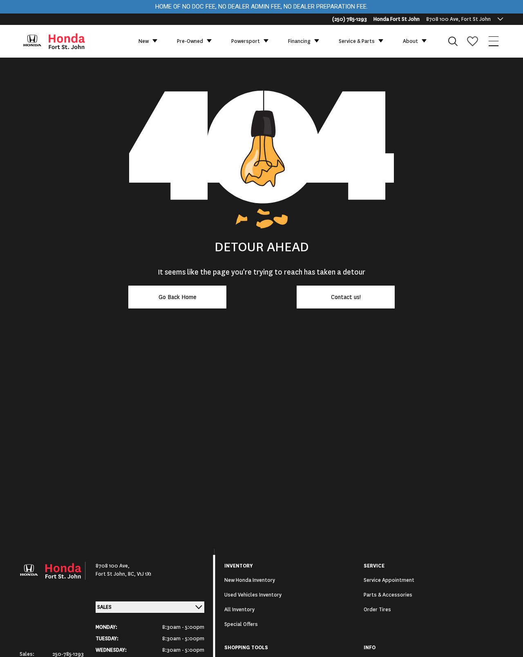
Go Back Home (178, 297)
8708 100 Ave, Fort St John (458, 19)
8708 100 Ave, (113, 566)
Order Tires (377, 609)
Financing (299, 41)
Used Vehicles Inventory (253, 595)
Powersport (245, 41)
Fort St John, (112, 574)
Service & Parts (357, 41)
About (410, 41)
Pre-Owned (190, 41)
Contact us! (346, 297)
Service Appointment (389, 580)
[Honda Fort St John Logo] (60, 41)
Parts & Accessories (388, 595)
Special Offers (241, 624)
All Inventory (239, 609)
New (144, 41)
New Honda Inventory (249, 580)
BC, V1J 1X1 (139, 574)
